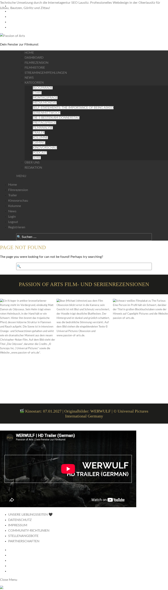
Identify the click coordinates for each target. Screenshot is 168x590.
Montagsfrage (45, 97)
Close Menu (8, 579)
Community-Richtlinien (28, 530)
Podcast (40, 152)
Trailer (39, 132)
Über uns (32, 162)
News (29, 77)
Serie (37, 157)
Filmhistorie (35, 67)
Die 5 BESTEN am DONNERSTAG (56, 117)
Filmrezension (36, 62)
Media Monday (45, 102)
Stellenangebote (23, 536)
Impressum (17, 525)
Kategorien (34, 82)
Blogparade (43, 87)
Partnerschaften (23, 541)
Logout (13, 222)
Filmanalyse (43, 127)
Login (12, 216)
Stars (37, 92)
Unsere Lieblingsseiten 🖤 (30, 514)
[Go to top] (84, 588)
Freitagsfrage (44, 122)
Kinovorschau (45, 147)
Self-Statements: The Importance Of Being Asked (73, 107)
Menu (21, 176)
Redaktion (33, 167)
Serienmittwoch (46, 112)
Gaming (39, 142)
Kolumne (40, 137)
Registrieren (16, 227)
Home (29, 52)
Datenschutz (20, 520)
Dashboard (34, 57)
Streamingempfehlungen (46, 72)
